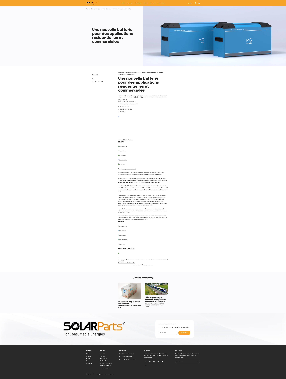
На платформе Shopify (109, 374)
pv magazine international (129, 169)
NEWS (145, 3)
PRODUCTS (130, 3)
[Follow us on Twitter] (150, 362)
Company (88, 358)
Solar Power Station (105, 368)
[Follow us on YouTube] (162, 362)
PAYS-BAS (122, 112)
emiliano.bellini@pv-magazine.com (143, 265)
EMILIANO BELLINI (131, 101)
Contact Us (89, 363)
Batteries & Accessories (106, 363)
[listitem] (95, 81)
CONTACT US (161, 3)
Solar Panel (103, 356)
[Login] (199, 3)
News (87, 361)
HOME (123, 3)
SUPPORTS (152, 3)
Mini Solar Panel (104, 361)
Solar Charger (103, 358)
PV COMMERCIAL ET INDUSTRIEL (129, 104)
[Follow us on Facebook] (146, 362)
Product (88, 356)
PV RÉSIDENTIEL (124, 106)
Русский (189, 3)
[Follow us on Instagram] (154, 362)
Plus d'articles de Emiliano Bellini (126, 263)
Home (87, 8)
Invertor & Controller (105, 365)
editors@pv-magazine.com (140, 219)
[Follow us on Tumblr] (146, 366)
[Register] (197, 361)
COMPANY (138, 3)
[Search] (195, 3)
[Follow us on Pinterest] (158, 362)
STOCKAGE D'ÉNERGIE (126, 109)
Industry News (93, 8)
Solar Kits (102, 353)
